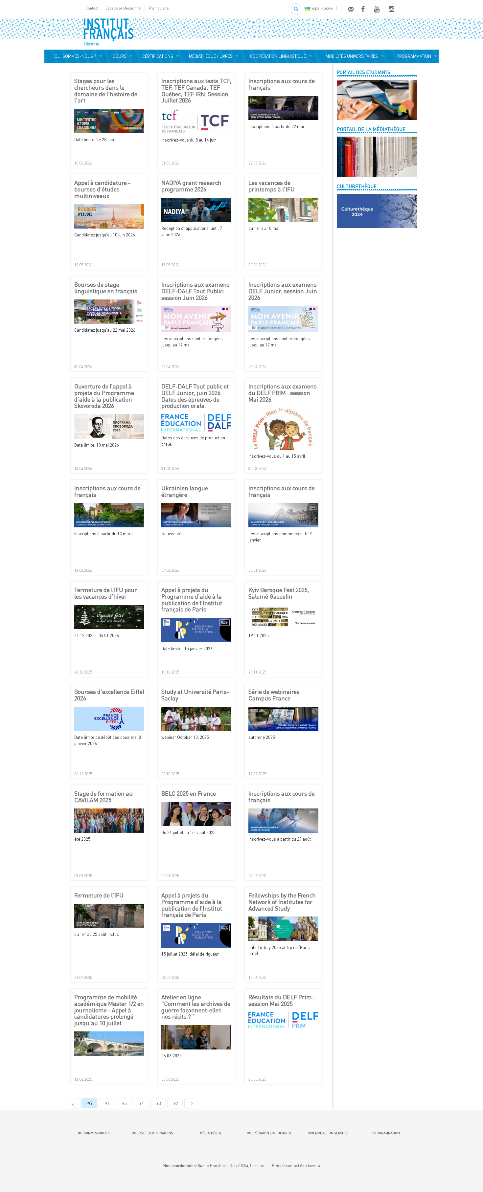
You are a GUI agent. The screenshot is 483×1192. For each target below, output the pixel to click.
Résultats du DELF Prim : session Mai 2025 (281, 1000)
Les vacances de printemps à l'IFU (271, 186)
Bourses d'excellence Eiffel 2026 (109, 695)
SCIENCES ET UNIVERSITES (327, 1133)
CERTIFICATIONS (156, 56)
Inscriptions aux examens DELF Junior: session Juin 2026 (282, 291)
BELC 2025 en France (188, 793)
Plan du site (159, 8)
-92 (175, 1103)
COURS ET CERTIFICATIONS (152, 1133)
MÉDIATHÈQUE (211, 1133)
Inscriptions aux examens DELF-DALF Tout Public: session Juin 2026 (195, 291)
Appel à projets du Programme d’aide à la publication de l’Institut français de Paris (191, 600)
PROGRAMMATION (413, 56)
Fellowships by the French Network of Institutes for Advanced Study (282, 902)
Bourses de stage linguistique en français (105, 288)
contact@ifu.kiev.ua (303, 1165)
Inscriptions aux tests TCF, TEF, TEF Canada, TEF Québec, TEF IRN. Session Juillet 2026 (196, 91)
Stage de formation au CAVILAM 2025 (103, 797)
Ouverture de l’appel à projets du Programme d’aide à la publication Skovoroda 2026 (104, 396)
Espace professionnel (123, 8)
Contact (92, 8)
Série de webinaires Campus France (274, 695)
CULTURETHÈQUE (357, 186)
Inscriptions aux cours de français (281, 84)
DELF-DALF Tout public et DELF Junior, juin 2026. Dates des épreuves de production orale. (195, 396)
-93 (157, 1103)
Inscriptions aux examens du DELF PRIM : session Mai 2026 (282, 393)
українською (322, 8)
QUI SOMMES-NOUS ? (74, 56)
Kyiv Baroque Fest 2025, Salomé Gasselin (278, 593)
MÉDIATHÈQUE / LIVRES (211, 56)
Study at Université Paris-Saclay (195, 695)
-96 (106, 1103)
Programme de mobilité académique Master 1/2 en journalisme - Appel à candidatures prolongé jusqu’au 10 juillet (109, 1010)
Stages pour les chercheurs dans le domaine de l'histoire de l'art (105, 91)
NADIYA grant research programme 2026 (191, 186)
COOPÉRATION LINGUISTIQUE (278, 56)
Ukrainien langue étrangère (184, 491)
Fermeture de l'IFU (99, 895)
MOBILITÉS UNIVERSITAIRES (351, 56)
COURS (118, 56)
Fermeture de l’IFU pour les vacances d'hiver (105, 593)
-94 (140, 1103)
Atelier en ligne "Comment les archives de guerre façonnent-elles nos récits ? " (195, 1007)
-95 (123, 1103)
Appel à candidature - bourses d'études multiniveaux (102, 189)
